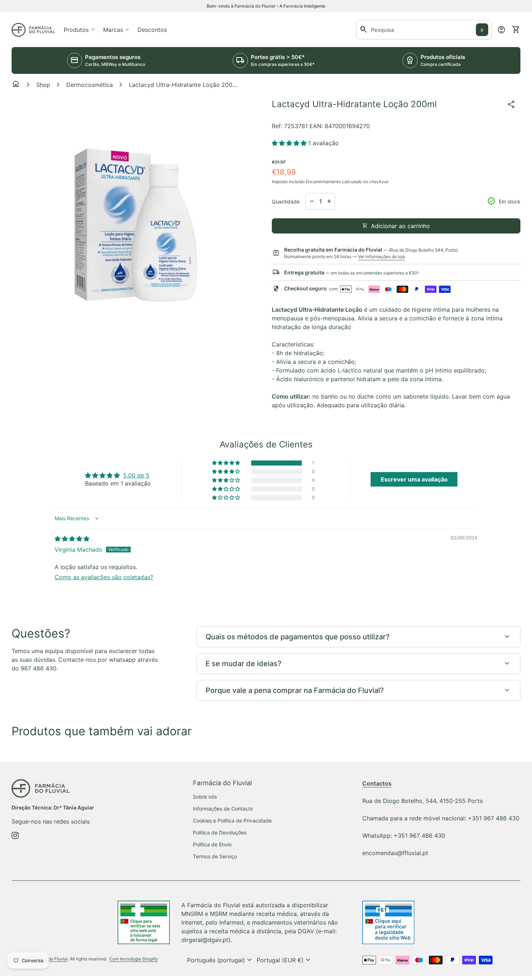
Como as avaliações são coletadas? (104, 577)
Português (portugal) (220, 960)
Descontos (152, 29)
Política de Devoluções (219, 832)
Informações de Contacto (223, 808)
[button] (290, 143)
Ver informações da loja (381, 256)
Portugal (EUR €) (284, 960)
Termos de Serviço (215, 856)
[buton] (220, 960)
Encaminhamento (323, 181)
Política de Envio (212, 844)
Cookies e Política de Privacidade (232, 820)
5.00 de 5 (136, 475)
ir (482, 30)
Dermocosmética (89, 84)
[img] (72, 538)
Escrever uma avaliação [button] (414, 479)
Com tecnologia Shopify (133, 959)
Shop (43, 84)
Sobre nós (205, 797)
